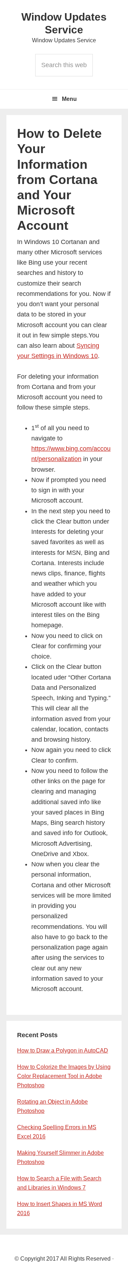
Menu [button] (69, 99)
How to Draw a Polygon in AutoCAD (62, 1050)
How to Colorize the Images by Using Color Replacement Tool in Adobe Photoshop (64, 1076)
